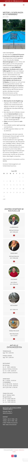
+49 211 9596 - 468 (12, 421)
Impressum (16, 449)
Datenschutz (21, 449)
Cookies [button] (14, 451)
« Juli (4, 199)
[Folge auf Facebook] (15, 456)
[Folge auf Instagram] (12, 456)
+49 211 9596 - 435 (12, 419)
